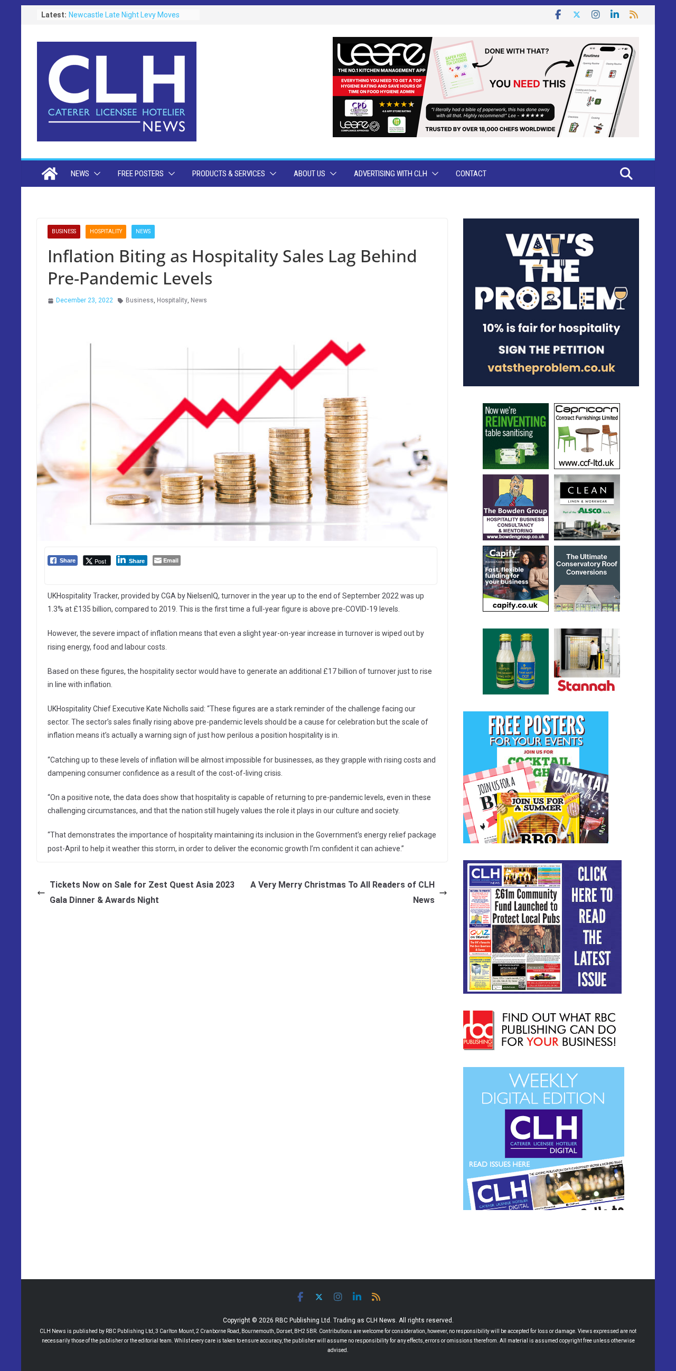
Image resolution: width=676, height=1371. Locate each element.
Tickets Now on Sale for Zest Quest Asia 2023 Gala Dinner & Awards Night (142, 892)
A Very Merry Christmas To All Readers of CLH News (342, 892)
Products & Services (228, 173)
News (80, 173)
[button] (95, 174)
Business (64, 231)
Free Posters (141, 173)
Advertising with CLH (390, 173)
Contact (471, 173)
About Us (309, 173)
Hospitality (106, 231)
